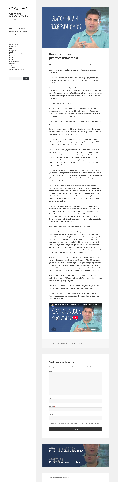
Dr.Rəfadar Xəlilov (67, 343)
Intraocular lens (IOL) (16, 54)
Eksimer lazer (13, 50)
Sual (51, 371)
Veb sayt (52, 415)
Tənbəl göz (12, 65)
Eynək (11, 52)
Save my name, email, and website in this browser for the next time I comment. (75, 423)
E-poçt (52, 406)
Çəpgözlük (12, 46)
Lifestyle (12, 60)
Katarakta (12, 56)
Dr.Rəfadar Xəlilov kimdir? (17, 28)
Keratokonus (13, 58)
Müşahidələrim (14, 62)
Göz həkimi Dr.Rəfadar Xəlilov (18, 15)
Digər (11, 48)
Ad (50, 398)
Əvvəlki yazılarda (55, 78)
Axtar (26, 78)
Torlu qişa (12, 67)
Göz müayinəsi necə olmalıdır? (18, 32)
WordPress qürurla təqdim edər (59, 478)
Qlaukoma (12, 63)
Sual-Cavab (12, 35)
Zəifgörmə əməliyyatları (16, 69)
